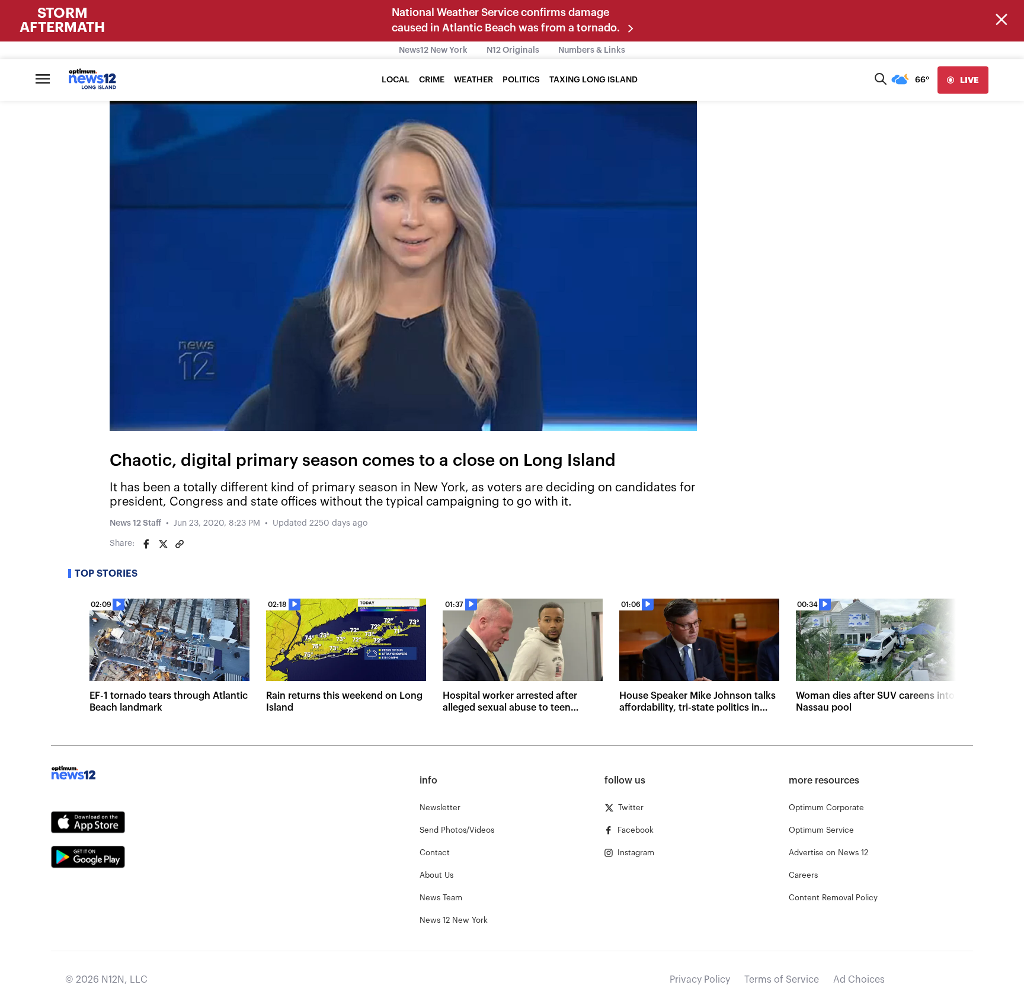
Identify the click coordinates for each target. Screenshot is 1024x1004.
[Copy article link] (179, 544)
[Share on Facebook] (146, 544)
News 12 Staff (135, 523)
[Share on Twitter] (163, 544)
